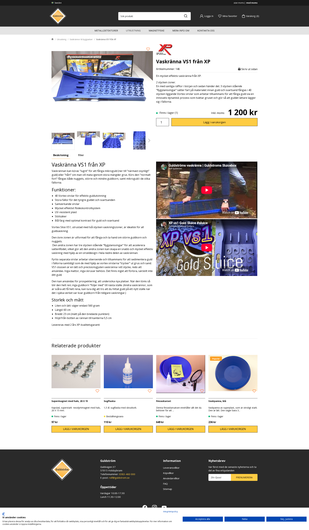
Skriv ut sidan (249, 69)
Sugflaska (109, 401)
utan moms (239, 2)
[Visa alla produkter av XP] (164, 49)
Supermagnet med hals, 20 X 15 (70, 401)
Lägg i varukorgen (214, 122)
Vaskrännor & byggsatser (81, 39)
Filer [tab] (81, 155)
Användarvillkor (171, 478)
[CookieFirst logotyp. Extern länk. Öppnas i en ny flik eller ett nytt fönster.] (3, 514)
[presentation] (63, 140)
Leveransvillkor (171, 467)
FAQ (165, 483)
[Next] (149, 140)
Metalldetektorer (106, 30)
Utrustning (133, 30)
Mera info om (180, 30)
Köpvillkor (168, 473)
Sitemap (167, 489)
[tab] (63, 140)
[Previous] (55, 140)
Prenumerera (244, 477)
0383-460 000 (127, 474)
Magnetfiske (156, 30)
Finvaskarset (163, 401)
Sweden (58, 2)
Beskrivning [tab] (61, 155)
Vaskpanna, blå (217, 401)
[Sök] (185, 16)
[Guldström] (58, 16)
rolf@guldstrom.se (119, 477)
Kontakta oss (206, 30)
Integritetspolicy (170, 511)
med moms (252, 2)
